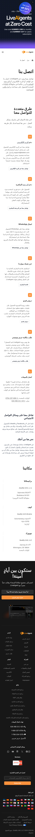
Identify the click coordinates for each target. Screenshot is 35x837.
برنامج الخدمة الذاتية (17, 701)
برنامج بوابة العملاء (17, 713)
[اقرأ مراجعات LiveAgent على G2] (17, 763)
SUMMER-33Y (18, 32)
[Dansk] (22, 800)
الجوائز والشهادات (26, 668)
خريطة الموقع (28, 822)
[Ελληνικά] (15, 800)
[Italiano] (18, 803)
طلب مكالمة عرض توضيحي (20, 361)
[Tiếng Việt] (32, 809)
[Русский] (18, 806)
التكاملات (26, 651)
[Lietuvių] (11, 803)
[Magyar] (22, 803)
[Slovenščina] (11, 806)
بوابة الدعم (9, 637)
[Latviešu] (8, 803)
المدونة (9, 664)
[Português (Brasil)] (25, 806)
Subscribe (17, 783)
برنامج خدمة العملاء (17, 693)
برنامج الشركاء (26, 676)
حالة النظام (9, 645)
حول (28, 60)
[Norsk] (32, 806)
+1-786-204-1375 (18, 734)
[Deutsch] (18, 800)
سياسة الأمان (11, 817)
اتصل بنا (22, 60)
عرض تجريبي (26, 639)
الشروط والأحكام (23, 817)
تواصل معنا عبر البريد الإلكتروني (19, 168)
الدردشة (25, 185)
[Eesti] (4, 800)
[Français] (29, 803)
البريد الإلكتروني (22, 142)
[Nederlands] (4, 803)
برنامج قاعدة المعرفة (17, 689)
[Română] (22, 806)
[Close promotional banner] (33, 2)
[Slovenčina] (15, 806)
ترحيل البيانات (9, 641)
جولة (26, 655)
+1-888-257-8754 (12, 398)
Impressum (26, 680)
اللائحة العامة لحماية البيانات (11, 819)
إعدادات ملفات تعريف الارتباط (12, 822)
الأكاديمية (9, 672)
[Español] (8, 800)
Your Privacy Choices (15, 825)
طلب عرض (9, 653)
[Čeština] (25, 800)
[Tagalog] (4, 806)
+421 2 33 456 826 (18, 401)
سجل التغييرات (9, 649)
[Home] (32, 60)
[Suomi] (32, 803)
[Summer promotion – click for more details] (17, 24)
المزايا (26, 647)
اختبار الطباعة (9, 680)
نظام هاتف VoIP (17, 697)
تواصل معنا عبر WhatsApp (20, 248)
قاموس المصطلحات (9, 668)
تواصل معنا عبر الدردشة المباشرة (18, 208)
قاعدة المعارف (24, 284)
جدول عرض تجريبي (17, 597)
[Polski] (29, 806)
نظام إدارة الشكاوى (17, 709)
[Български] (29, 800)
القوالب (9, 676)
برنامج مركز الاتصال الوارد (17, 705)
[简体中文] (29, 809)
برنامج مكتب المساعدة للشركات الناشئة (17, 717)
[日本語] (15, 803)
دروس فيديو (24, 321)
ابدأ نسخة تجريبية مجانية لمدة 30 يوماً (17, 592)
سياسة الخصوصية (27, 819)
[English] (11, 800)
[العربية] (32, 800)
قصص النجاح (26, 672)
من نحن (26, 664)
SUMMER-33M (17, 29)
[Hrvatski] (25, 803)
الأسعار (26, 643)
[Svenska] (8, 806)
